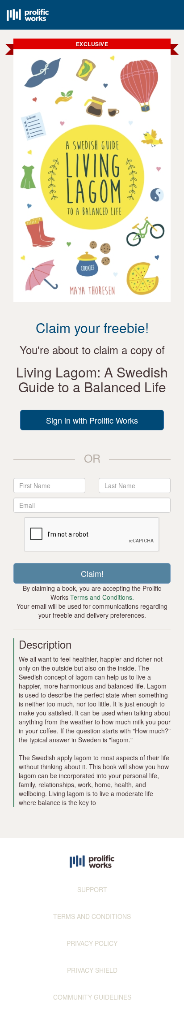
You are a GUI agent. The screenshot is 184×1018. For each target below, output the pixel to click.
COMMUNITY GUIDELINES (92, 996)
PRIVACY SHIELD (92, 970)
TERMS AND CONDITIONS (92, 916)
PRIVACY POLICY (92, 943)
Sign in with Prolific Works (92, 420)
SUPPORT (92, 889)
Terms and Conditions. (102, 597)
